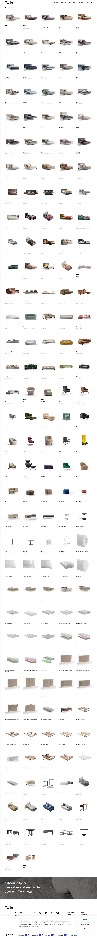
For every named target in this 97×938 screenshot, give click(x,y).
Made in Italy (71, 912)
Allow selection (85, 924)
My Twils (81, 3)
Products (55, 3)
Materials (83, 912)
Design (63, 3)
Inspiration (72, 3)
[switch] (41, 935)
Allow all (85, 919)
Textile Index (84, 914)
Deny (85, 928)
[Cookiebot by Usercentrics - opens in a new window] (9, 935)
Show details (74, 935)
